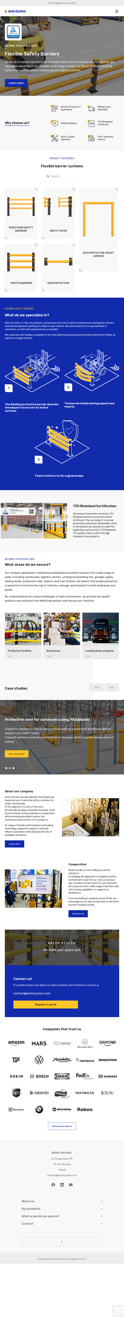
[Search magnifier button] (48, 176)
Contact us (78, 914)
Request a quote (46, 1004)
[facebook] (53, 1185)
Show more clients (62, 1126)
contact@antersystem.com (62, 3)
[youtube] (70, 1185)
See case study (16, 758)
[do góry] (62, 1241)
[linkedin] (62, 1185)
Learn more (16, 83)
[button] (117, 11)
